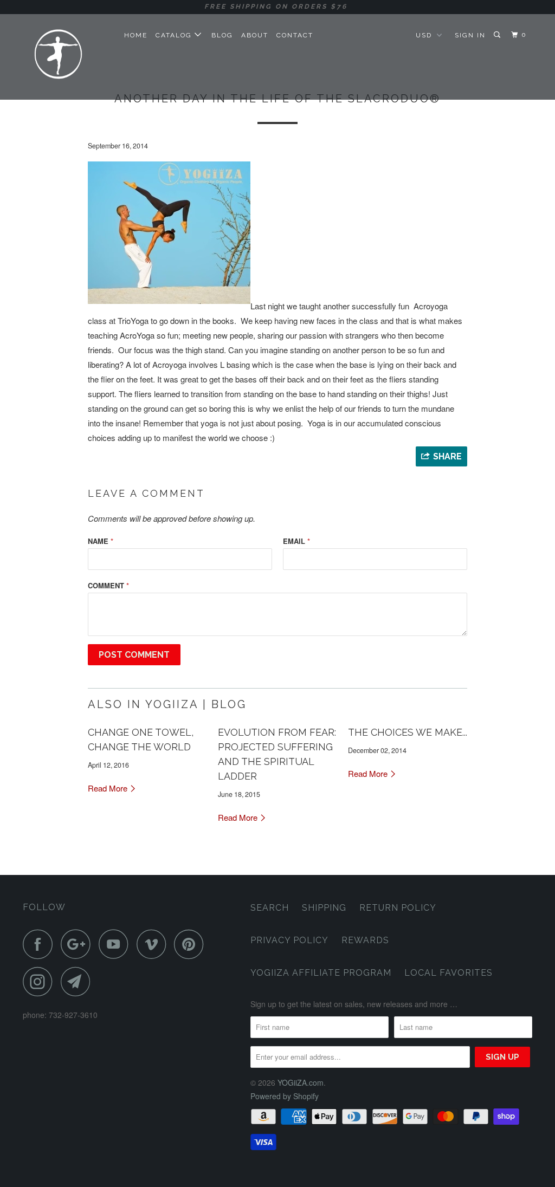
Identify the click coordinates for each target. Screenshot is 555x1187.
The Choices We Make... (407, 732)
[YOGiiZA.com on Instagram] (41, 981)
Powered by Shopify (284, 1096)
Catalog (175, 35)
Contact (294, 35)
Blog (222, 35)
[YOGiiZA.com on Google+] (78, 944)
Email (296, 541)
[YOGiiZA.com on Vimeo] (154, 944)
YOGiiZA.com (301, 1082)
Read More (109, 788)
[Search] (498, 35)
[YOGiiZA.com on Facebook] (41, 944)
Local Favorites (448, 973)
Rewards (365, 940)
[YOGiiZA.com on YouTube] (116, 944)
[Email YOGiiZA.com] (78, 981)
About (254, 35)
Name (100, 541)
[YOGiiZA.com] (66, 56)
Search (269, 908)
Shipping (324, 908)
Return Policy (397, 908)
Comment (108, 585)
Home (135, 35)
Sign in (470, 35)
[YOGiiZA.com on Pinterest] (191, 944)
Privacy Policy (289, 940)
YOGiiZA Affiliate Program (320, 973)
